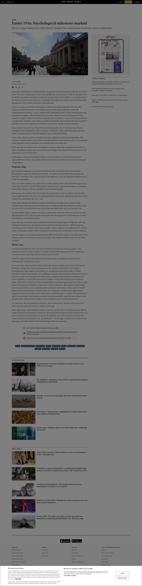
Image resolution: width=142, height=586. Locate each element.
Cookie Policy (18, 579)
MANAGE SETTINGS (122, 578)
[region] (71, 576)
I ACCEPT (122, 573)
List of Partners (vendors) (70, 575)
